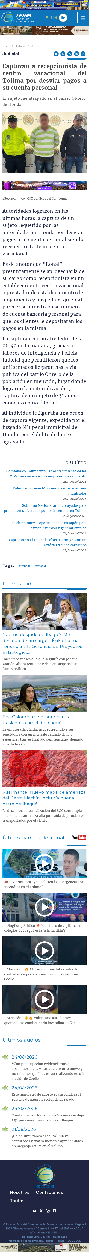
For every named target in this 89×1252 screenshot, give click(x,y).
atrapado (24, 565)
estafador (40, 565)
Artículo (36, 46)
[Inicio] (7, 18)
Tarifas (17, 1200)
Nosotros (19, 1192)
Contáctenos (49, 1192)
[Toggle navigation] (81, 18)
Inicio (6, 46)
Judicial (21, 46)
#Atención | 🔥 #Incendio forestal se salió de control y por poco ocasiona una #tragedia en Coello (41, 974)
